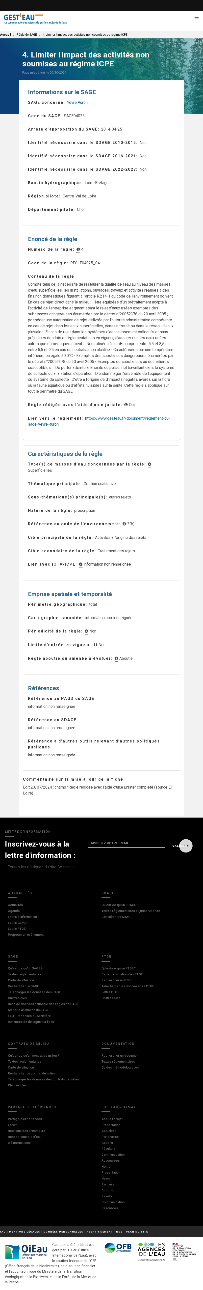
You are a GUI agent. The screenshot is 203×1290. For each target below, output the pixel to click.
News (106, 1178)
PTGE (106, 956)
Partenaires (110, 1137)
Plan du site (137, 1231)
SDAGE (108, 893)
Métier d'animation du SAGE (28, 1010)
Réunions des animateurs (26, 1131)
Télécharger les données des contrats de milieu (43, 1079)
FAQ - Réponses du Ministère (29, 1016)
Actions (107, 1143)
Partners (108, 1184)
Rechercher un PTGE (117, 980)
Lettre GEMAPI (18, 923)
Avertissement (100, 1231)
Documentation (118, 1043)
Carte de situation (21, 980)
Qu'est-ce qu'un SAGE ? (25, 968)
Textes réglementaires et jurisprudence (131, 911)
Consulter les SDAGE (117, 917)
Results (107, 1196)
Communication (113, 1154)
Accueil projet (112, 1119)
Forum (12, 1125)
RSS (119, 1231)
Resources (110, 1208)
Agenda (14, 911)
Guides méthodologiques (120, 1067)
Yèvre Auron (77, 102)
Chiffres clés (17, 998)
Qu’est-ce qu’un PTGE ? (119, 968)
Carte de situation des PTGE (122, 974)
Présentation (111, 1125)
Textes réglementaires (24, 974)
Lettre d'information (22, 917)
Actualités (20, 893)
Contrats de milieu (28, 1043)
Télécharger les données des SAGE (34, 992)
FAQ (3, 1231)
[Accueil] (35, 18)
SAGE (13, 956)
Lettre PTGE (16, 929)
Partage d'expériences (32, 1107)
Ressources (111, 1160)
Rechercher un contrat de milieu (31, 1073)
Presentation (111, 1172)
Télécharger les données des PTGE (128, 986)
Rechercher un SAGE (23, 986)
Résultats (108, 1149)
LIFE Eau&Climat (119, 1107)
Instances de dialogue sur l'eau (31, 1022)
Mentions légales (24, 1231)
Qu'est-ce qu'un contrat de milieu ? (33, 1055)
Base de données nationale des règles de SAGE (43, 1004)
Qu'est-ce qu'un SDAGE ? (120, 905)
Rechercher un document (120, 1055)
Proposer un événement (26, 934)
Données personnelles (63, 1231)
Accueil (5, 34)
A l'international (19, 1143)
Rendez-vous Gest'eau (24, 1137)
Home (106, 1166)
